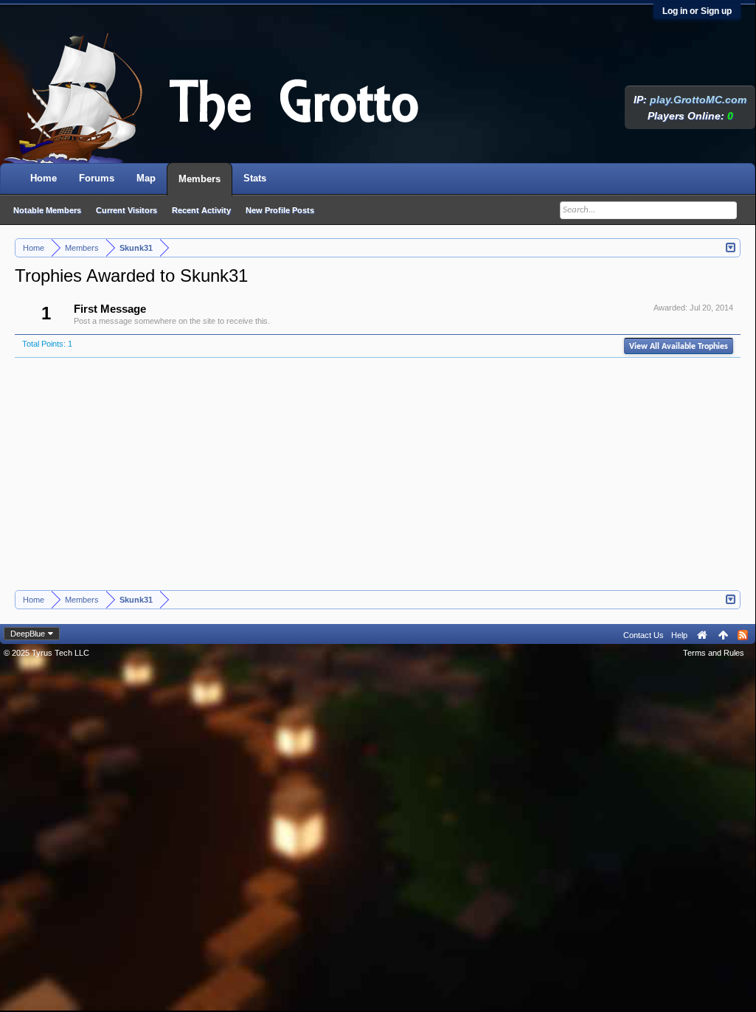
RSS (743, 635)
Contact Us (643, 635)
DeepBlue (27, 633)
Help (679, 635)
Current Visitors (126, 210)
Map (146, 178)
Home (43, 178)
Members (199, 178)
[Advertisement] (378, 479)
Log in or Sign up (697, 11)
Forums (96, 178)
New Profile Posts (280, 210)
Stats (254, 178)
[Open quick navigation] (731, 246)
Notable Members (47, 210)
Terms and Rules (713, 652)
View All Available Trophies (678, 346)
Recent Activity (201, 210)
